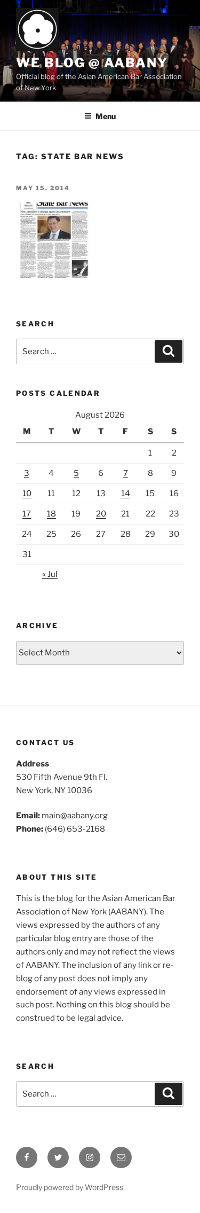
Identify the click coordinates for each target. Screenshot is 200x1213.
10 (26, 493)
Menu (105, 116)
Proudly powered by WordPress (69, 1187)
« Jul (50, 574)
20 (101, 514)
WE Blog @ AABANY (92, 63)
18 (51, 514)
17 (26, 514)
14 (125, 493)
